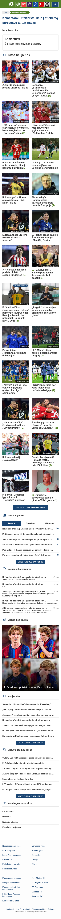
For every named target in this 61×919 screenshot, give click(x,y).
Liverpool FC (37, 892)
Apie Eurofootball (23, 909)
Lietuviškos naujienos (11, 855)
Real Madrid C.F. (39, 878)
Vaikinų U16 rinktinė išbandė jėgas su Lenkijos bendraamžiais (30, 725)
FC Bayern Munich (40, 883)
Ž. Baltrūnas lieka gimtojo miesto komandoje (23, 763)
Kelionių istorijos (10, 822)
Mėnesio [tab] (49, 523)
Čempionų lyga (38, 846)
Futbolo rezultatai (9, 869)
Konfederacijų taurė (10, 901)
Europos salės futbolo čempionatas (11, 888)
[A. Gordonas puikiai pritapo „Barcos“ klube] (30, 658)
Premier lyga (37, 850)
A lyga (34, 864)
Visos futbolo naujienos (30, 507)
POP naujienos (8, 850)
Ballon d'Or (7, 860)
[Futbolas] (5, 12)
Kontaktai (10, 909)
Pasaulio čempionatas (11, 878)
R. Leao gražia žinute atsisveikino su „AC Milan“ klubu (27, 731)
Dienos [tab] (11, 523)
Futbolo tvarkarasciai (11, 864)
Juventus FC (37, 896)
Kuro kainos (7, 811)
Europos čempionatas (11, 883)
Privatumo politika (39, 909)
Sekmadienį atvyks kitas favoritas (17, 779)
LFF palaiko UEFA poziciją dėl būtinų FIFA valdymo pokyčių (30, 784)
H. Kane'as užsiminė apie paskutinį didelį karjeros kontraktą (29, 577)
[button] (4, 4)
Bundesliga (36, 855)
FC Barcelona (37, 887)
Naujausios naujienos (11, 846)
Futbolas (51, 909)
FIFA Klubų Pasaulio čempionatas (11, 895)
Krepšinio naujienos (11, 827)
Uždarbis (6, 817)
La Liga (35, 860)
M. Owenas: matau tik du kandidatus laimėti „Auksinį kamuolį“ (31, 534)
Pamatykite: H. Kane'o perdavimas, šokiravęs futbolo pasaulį (30, 550)
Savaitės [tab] (30, 523)
